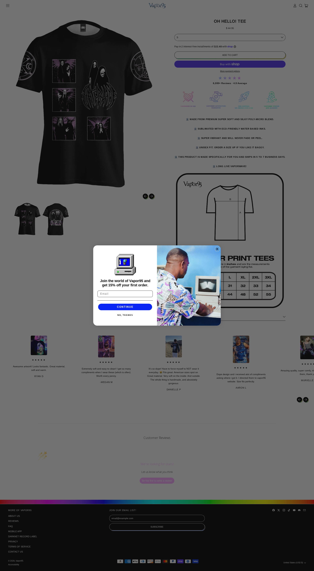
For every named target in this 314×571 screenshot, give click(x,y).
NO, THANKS (125, 315)
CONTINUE (125, 306)
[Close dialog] (217, 249)
